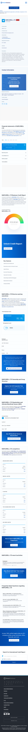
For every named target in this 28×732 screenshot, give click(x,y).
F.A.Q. (5, 700)
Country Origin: (4, 97)
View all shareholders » (6, 38)
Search (14, 662)
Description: (4, 50)
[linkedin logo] (6, 104)
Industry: (3, 45)
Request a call (14, 720)
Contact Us (6, 695)
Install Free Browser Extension (15, 368)
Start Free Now (14, 392)
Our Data (5, 693)
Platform (5, 691)
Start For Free (14, 545)
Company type (4, 30)
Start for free (9, 147)
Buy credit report (8, 248)
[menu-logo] (5, 2)
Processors (6, 709)
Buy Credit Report (14, 7)
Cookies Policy (7, 705)
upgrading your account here (17, 454)
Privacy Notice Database (8, 702)
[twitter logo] (4, 104)
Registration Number (5, 40)
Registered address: (5, 91)
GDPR (5, 707)
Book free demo (14, 717)
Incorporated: (4, 26)
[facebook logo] (2, 104)
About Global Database (8, 688)
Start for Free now (14, 86)
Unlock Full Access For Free (14, 438)
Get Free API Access (14, 640)
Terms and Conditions (8, 698)
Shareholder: (4, 34)
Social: (3, 101)
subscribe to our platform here (8, 306)
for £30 (14, 224)
